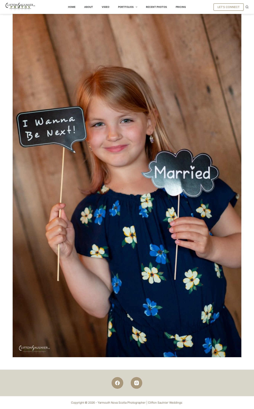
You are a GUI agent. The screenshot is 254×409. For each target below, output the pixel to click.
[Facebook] (117, 383)
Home (71, 6)
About (88, 6)
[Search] (247, 7)
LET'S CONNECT (229, 7)
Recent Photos (156, 6)
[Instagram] (136, 383)
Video (105, 6)
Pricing (181, 6)
